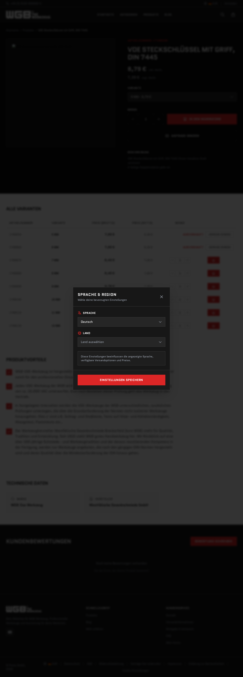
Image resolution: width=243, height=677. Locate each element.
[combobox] (121, 322)
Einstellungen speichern (121, 380)
